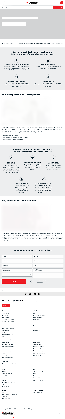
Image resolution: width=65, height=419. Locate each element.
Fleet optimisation (6, 317)
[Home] (2, 289)
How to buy (36, 326)
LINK (34, 313)
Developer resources (39, 353)
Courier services (6, 348)
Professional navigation (8, 326)
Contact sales (37, 328)
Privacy (4, 371)
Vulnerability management (9, 382)
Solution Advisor (37, 378)
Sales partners (37, 344)
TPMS (3, 336)
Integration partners (38, 346)
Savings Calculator (38, 380)
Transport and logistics (8, 346)
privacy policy (40, 282)
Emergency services (7, 357)
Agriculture (5, 366)
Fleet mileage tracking (8, 328)
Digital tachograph (6, 330)
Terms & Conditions (7, 375)
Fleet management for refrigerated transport (14, 364)
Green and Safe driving (8, 321)
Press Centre (5, 386)
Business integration (7, 324)
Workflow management (8, 319)
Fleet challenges (6, 398)
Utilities (4, 353)
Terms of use (5, 378)
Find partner (36, 330)
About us (4, 380)
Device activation (38, 375)
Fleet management (7, 311)
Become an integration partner (41, 351)
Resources (4, 396)
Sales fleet (4, 359)
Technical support (38, 371)
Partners (6, 290)
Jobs (3, 384)
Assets (3, 332)
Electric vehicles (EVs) (8, 334)
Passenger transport (7, 351)
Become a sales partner (39, 348)
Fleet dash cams (37, 317)
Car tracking (5, 315)
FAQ (34, 373)
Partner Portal (37, 355)
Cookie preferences (7, 373)
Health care (5, 355)
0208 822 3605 (37, 392)
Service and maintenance (8, 344)
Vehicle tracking (6, 313)
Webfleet (36, 311)
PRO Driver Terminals (39, 315)
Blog (3, 392)
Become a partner (14, 290)
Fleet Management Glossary (9, 394)
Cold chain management (8, 339)
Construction (5, 361)
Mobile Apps (36, 319)
